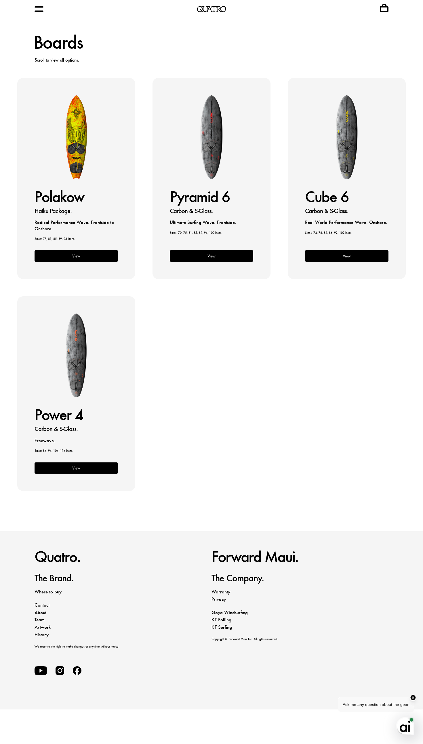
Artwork (43, 627)
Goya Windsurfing (230, 613)
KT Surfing (222, 627)
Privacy (219, 599)
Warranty (221, 592)
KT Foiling (221, 620)
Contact (42, 605)
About (40, 613)
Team (40, 620)
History (42, 635)
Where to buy (48, 592)
